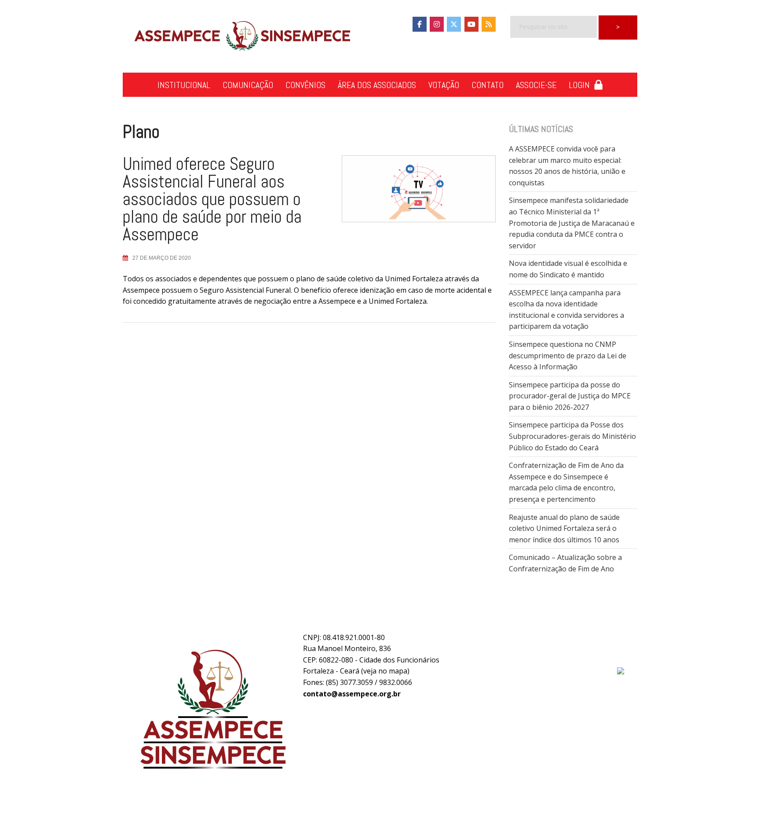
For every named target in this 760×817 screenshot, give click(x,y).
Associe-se (536, 85)
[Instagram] (437, 24)
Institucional (183, 85)
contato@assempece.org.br (352, 694)
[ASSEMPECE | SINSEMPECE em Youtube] (471, 24)
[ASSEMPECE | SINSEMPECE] (241, 36)
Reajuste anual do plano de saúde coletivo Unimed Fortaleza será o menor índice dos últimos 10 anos (564, 528)
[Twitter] (454, 24)
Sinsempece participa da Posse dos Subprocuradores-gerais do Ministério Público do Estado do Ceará (572, 436)
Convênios (305, 85)
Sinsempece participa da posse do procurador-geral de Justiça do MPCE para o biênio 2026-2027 (570, 396)
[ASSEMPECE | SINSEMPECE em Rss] (489, 24)
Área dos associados (377, 85)
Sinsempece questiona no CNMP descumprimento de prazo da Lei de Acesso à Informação (567, 355)
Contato (487, 85)
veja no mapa (385, 671)
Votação (443, 85)
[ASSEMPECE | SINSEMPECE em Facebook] (420, 24)
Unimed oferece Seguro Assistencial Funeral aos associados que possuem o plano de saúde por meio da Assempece (212, 199)
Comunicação (248, 85)
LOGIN (581, 85)
